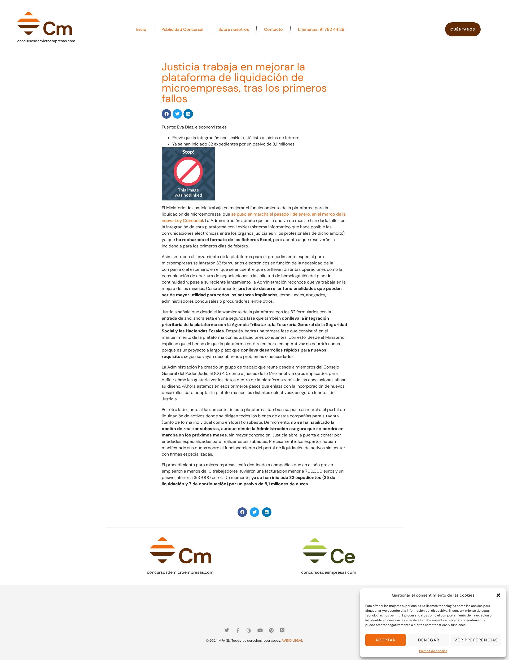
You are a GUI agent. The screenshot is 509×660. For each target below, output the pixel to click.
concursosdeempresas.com (328, 572)
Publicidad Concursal (182, 29)
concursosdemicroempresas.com (46, 40)
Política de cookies (433, 651)
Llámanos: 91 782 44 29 (321, 29)
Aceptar (385, 640)
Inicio (141, 29)
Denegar (428, 640)
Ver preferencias (476, 640)
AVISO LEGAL (292, 640)
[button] (498, 595)
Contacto (273, 29)
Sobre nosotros (233, 29)
